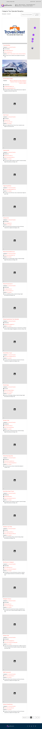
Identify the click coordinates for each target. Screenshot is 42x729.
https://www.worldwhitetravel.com (10, 356)
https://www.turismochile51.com (9, 255)
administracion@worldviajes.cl (9, 390)
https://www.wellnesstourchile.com (10, 533)
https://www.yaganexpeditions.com (10, 189)
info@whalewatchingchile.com (9, 461)
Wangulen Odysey (7, 598)
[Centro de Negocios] (7, 5)
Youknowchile (6, 150)
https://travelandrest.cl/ (8, 52)
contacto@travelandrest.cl (8, 50)
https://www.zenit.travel (8, 121)
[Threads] (35, 726)
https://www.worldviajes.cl (8, 391)
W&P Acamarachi (7, 672)
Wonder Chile (6, 420)
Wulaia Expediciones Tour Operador (11, 319)
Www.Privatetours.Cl (7, 283)
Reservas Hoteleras (22, 53)
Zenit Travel (5, 115)
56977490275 (6, 118)
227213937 (6, 388)
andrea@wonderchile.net (8, 425)
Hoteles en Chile (9, 53)
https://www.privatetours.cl (8, 290)
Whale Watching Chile (8, 455)
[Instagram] (29, 726)
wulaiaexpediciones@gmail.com (9, 324)
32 (36, 717)
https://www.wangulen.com (8, 605)
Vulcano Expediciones (8, 704)
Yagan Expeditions (7, 185)
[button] (32, 37)
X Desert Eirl (6, 217)
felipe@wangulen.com (7, 604)
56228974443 (6, 287)
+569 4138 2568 (6, 48)
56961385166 (6, 459)
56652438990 (6, 602)
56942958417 (6, 221)
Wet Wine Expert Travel (8, 491)
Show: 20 (24, 717)
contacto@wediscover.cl (8, 567)
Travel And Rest (6, 45)
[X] (33, 726)
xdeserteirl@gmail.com (8, 223)
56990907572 (6, 153)
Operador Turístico (15, 53)
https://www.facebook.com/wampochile (10, 642)
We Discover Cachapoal (8, 562)
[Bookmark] (3, 112)
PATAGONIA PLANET (8, 78)
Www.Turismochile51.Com (9, 251)
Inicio (3, 9)
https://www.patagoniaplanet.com (9, 88)
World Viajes (6, 385)
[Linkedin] (31, 726)
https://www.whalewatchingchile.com (10, 462)
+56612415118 (6, 84)
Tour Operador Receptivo (11, 47)
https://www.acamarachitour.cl (9, 675)
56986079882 (6, 565)
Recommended (27, 14)
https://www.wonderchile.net (9, 427)
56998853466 (6, 494)
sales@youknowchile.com (8, 155)
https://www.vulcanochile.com (9, 707)
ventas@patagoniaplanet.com (9, 86)
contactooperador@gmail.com (9, 640)
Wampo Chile (6, 635)
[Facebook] (27, 726)
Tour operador (9, 123)
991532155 (6, 530)
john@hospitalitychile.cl (8, 496)
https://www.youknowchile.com (9, 157)
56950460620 (6, 639)
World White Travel (7, 353)
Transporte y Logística (22, 83)
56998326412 (6, 322)
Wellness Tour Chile (7, 526)
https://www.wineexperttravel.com (10, 498)
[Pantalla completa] (29, 19)
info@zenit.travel (7, 120)
